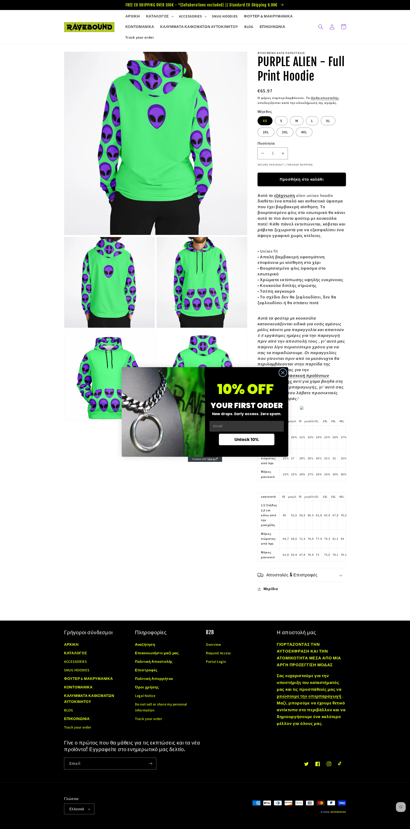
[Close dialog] (283, 372)
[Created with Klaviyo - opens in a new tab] (205, 459)
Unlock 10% (246, 439)
